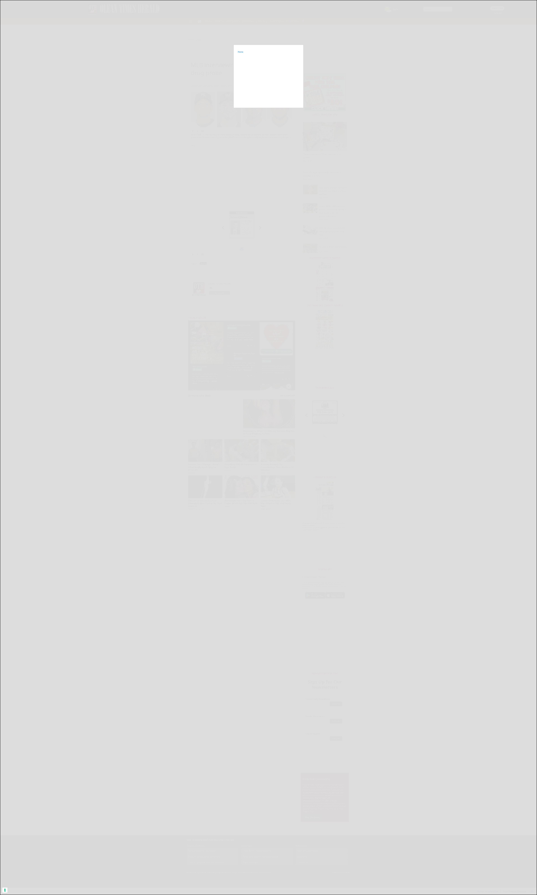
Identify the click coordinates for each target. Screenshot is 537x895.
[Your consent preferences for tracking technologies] (5, 890)
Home (240, 52)
